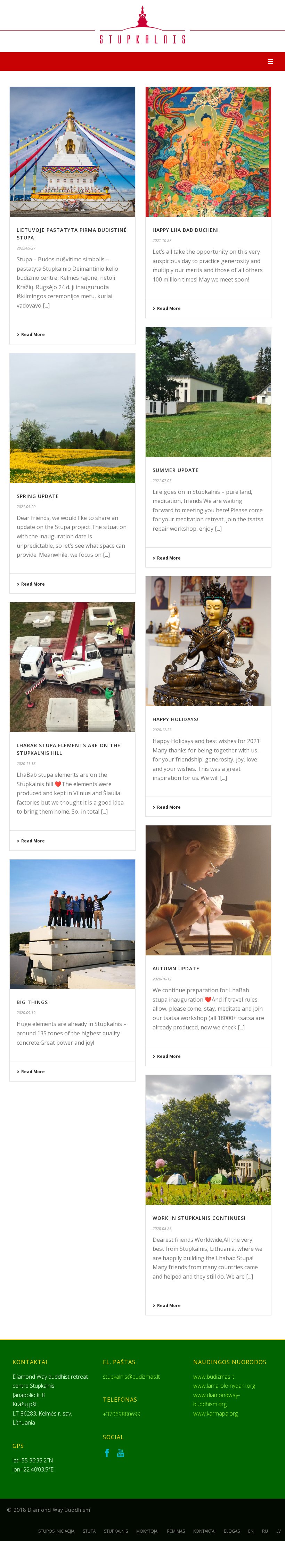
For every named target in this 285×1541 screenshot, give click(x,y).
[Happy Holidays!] (208, 641)
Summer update (176, 470)
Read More (33, 334)
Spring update (38, 496)
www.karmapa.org (215, 1413)
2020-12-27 (162, 729)
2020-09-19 (26, 1012)
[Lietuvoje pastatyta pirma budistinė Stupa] (72, 152)
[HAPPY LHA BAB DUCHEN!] (208, 152)
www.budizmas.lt (213, 1376)
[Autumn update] (208, 890)
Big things (32, 1002)
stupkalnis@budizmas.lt (131, 1376)
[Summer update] (208, 392)
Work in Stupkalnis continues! (199, 1218)
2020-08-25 (162, 1228)
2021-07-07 (162, 480)
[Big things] (72, 924)
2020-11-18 (26, 763)
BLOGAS (232, 1531)
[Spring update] (72, 418)
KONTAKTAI (204, 1531)
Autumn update (176, 968)
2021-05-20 (26, 506)
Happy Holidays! (176, 719)
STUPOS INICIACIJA (56, 1531)
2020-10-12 (162, 978)
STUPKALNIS (116, 1531)
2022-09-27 (26, 248)
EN (251, 1531)
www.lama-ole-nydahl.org (224, 1385)
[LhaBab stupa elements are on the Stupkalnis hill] (72, 667)
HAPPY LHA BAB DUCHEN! (186, 230)
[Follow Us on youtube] (120, 1453)
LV (278, 1531)
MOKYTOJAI (147, 1531)
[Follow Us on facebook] (107, 1453)
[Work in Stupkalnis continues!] (208, 1140)
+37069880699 (121, 1414)
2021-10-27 (162, 240)
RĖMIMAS (176, 1531)
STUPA (89, 1531)
